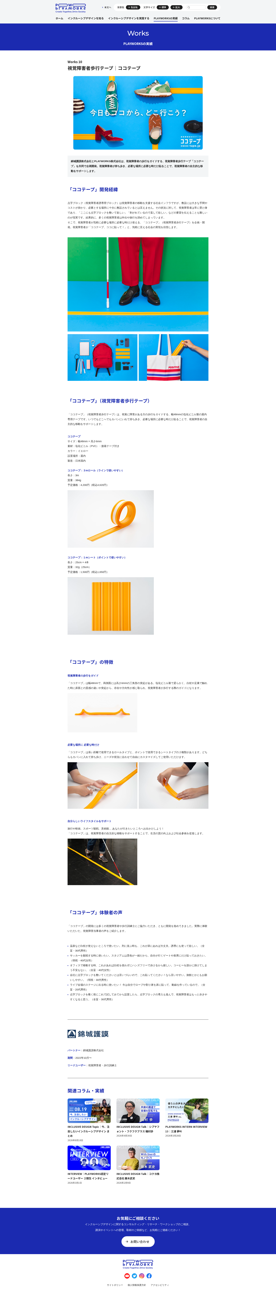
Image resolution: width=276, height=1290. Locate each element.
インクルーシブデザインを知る (86, 18)
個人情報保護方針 (137, 1285)
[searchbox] (196, 7)
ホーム (59, 18)
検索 (212, 7)
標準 (164, 7)
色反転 (134, 7)
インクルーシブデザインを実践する (128, 18)
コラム (186, 18)
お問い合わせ (139, 1241)
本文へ (107, 7)
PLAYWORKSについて (207, 18)
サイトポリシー (115, 1285)
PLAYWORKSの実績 (166, 18)
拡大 (177, 7)
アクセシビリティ (160, 1285)
